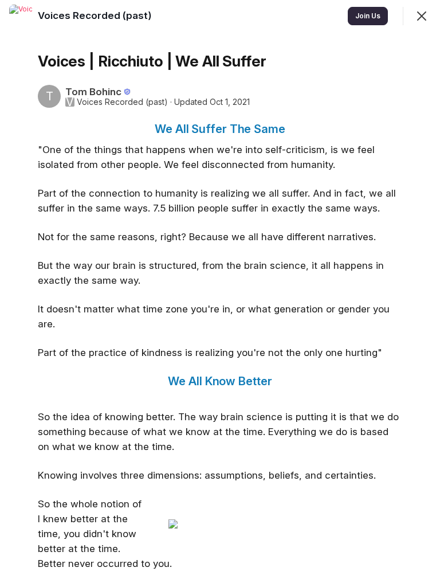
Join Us (367, 15)
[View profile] (20, 16)
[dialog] (220, 293)
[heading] (96, 15)
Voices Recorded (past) (122, 102)
